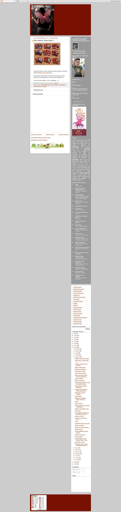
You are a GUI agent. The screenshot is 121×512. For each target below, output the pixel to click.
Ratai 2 (56, 84)
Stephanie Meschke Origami (80, 317)
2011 (75, 347)
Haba (73, 140)
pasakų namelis (84, 164)
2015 (75, 339)
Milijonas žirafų (84, 141)
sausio (77, 459)
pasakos (74, 164)
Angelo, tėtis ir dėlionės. (80, 373)
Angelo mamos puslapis (42, 6)
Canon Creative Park (78, 293)
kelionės (84, 157)
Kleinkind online (77, 309)
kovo (76, 455)
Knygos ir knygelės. (79, 425)
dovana (84, 152)
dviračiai (84, 154)
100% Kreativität (77, 287)
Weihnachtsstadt (78, 323)
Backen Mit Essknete (79, 289)
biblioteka (75, 147)
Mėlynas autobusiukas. (80, 367)
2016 (75, 337)
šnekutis (74, 178)
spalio (76, 353)
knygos (85, 159)
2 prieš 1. (74, 82)
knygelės (75, 159)
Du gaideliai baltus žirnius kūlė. (82, 423)
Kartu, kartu (77, 218)
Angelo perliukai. (79, 403)
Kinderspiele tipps (78, 307)
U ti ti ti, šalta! (75, 98)
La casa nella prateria (80, 228)
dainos (77, 149)
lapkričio (77, 351)
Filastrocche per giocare (79, 297)
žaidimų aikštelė (76, 179)
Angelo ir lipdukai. (79, 378)
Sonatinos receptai (80, 267)
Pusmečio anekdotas (80, 209)
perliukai (74, 166)
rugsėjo (77, 355)
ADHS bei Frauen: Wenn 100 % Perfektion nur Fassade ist (81, 239)
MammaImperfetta (79, 242)
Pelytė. (76, 421)
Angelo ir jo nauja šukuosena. (82, 427)
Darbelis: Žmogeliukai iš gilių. (82, 408)
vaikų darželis (85, 173)
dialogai (85, 151)
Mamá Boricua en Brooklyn (82, 247)
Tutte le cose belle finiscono (81, 226)
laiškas (74, 161)
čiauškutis (85, 176)
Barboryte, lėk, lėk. (79, 416)
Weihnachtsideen (78, 321)
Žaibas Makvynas (38, 86)
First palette (76, 299)
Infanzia (75, 303)
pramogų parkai (75, 169)
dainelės (87, 147)
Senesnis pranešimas (64, 134)
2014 (75, 341)
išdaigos (74, 157)
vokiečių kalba (82, 174)
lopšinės (74, 162)
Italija (78, 140)
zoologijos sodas (76, 176)
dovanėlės (74, 154)
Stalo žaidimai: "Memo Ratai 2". (44, 40)
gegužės (77, 451)
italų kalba (84, 155)
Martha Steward (77, 311)
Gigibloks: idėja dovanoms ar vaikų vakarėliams (81, 264)
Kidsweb (76, 305)
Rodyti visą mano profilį (80, 53)
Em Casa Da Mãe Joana (81, 212)
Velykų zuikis (83, 143)
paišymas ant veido (84, 162)
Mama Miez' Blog (79, 237)
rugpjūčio (77, 356)
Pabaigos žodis (78, 186)
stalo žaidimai (62, 84)
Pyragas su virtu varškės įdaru (82, 269)
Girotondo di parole (78, 301)
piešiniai (81, 166)
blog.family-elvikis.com (81, 206)
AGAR (76, 184)
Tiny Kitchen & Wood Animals (81, 235)
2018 (75, 333)
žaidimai (45, 86)
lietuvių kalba (83, 161)
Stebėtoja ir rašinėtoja (80, 272)
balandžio (77, 453)
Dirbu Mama (78, 208)
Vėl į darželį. (78, 410)
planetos (79, 167)
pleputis (85, 167)
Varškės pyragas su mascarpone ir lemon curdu (81, 258)
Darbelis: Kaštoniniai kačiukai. (82, 358)
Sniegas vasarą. (79, 429)
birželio (77, 449)
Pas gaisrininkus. (79, 436)
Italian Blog (78, 225)
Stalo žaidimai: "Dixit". (80, 371)
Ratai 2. (77, 401)
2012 (75, 345)
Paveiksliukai (77, 315)
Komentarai (77, 472)
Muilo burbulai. (78, 396)
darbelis (78, 151)
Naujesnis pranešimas (36, 134)
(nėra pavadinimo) (76, 85)
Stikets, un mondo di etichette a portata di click (81, 244)
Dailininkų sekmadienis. (80, 369)
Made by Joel (78, 233)
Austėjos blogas (79, 194)
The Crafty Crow (77, 319)
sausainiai (79, 170)
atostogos (83, 145)
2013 (75, 343)
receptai (88, 169)
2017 (75, 335)
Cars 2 (38, 84)
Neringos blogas (79, 256)
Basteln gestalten (78, 291)
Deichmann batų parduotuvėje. (45, 72)
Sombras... (77, 213)
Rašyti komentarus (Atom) (44, 137)
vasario (77, 457)
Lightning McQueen (45, 84)
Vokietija (74, 145)
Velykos (74, 143)
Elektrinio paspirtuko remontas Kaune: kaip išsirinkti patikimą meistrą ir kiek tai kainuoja (82, 197)
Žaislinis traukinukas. (80, 380)
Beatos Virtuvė (79, 201)
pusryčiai (82, 169)
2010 (75, 462)
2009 (75, 464)
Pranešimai (77, 469)
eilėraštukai (75, 155)
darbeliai (87, 149)
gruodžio (77, 349)
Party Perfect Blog (78, 313)
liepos (76, 448)
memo (52, 84)
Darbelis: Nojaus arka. (80, 434)
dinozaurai (74, 152)
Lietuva (84, 140)
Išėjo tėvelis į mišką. (80, 442)
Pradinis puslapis (50, 134)
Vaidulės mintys (79, 271)
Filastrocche (76, 295)
